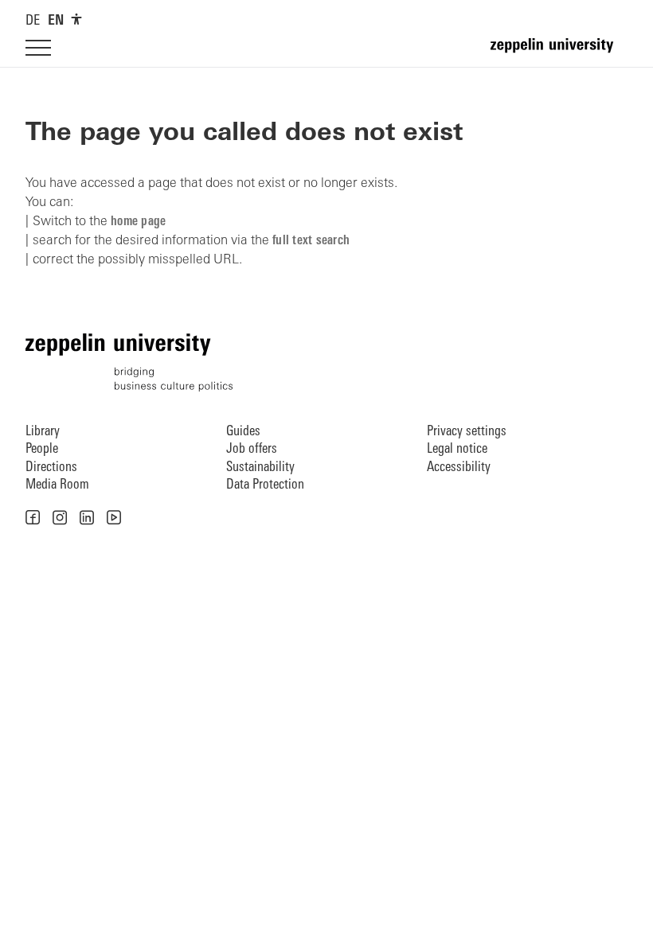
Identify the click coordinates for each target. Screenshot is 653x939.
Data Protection (265, 485)
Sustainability (260, 467)
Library (42, 431)
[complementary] (76, 19)
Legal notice (457, 449)
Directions (51, 467)
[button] (32, 517)
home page (138, 222)
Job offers (251, 449)
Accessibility (459, 467)
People (41, 449)
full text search (311, 241)
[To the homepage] (559, 52)
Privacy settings (466, 431)
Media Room (57, 485)
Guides (243, 431)
